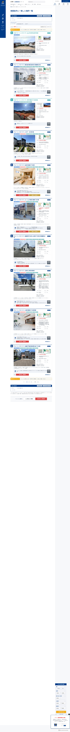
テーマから (3, 27)
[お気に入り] (15, 60)
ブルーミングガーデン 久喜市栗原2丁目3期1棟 (25, 310)
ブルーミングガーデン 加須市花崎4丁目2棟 (24, 165)
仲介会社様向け (57, 1)
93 (35, 381)
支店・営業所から (3, 29)
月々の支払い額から (3, 25)
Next (34, 52)
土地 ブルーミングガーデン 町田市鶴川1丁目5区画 (26, 100)
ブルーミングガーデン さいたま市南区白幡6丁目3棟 (26, 199)
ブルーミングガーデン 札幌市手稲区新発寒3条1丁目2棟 (27, 346)
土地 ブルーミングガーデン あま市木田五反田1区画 (26, 33)
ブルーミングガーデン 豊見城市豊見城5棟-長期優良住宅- (27, 64)
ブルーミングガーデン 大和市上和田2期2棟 (24, 270)
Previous (33, 52)
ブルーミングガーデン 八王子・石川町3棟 (24, 132)
